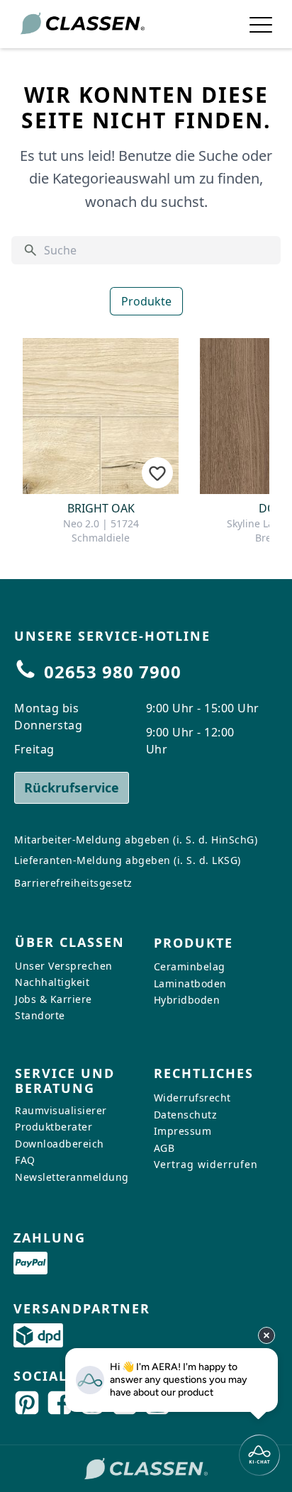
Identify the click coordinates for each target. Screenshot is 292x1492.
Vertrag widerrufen (206, 1164)
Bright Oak (101, 508)
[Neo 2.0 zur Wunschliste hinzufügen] (157, 472)
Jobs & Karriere (53, 999)
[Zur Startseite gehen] (82, 24)
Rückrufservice (71, 787)
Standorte (40, 1015)
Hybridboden (187, 999)
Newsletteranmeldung (72, 1177)
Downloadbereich (59, 1143)
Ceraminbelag (189, 966)
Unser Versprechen (64, 965)
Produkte (146, 301)
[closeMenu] (261, 24)
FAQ (25, 1160)
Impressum (183, 1131)
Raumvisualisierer (61, 1110)
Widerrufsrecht (192, 1097)
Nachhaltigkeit (52, 982)
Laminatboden (190, 983)
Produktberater (53, 1126)
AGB (164, 1148)
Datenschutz (186, 1114)
